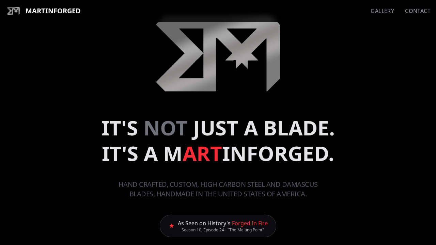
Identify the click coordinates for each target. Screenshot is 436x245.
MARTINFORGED (53, 10)
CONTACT (418, 11)
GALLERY (382, 11)
